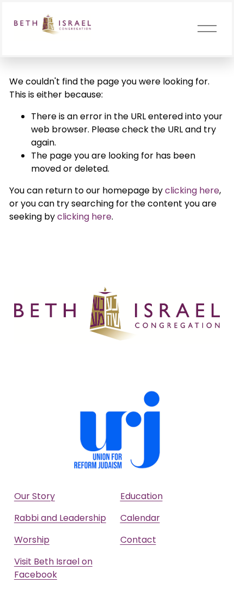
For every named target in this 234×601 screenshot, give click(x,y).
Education (141, 496)
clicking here (192, 190)
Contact (138, 539)
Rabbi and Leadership (60, 518)
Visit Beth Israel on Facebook (53, 568)
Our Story (34, 496)
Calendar (140, 518)
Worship (32, 539)
